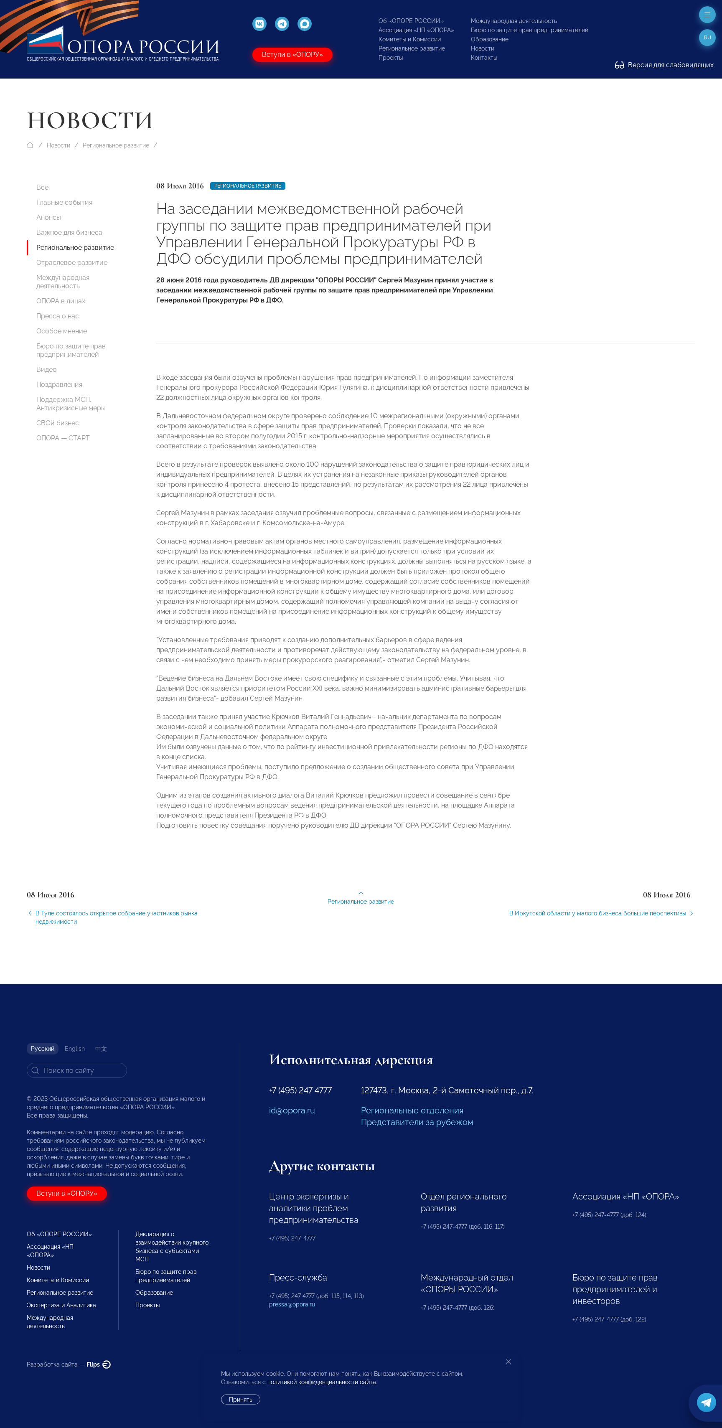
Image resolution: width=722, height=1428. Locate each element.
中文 (101, 1048)
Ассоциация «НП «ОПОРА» (416, 30)
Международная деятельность (514, 21)
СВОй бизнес (57, 423)
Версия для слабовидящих (670, 65)
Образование (489, 39)
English (75, 1048)
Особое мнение (61, 331)
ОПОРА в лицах (60, 301)
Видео (46, 370)
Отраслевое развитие (71, 263)
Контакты (484, 57)
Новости (482, 48)
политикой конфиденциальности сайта (321, 1382)
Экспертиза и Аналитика (61, 1305)
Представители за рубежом (417, 1122)
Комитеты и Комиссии (410, 39)
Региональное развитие (412, 48)
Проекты (391, 57)
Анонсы (48, 217)
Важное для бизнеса (69, 232)
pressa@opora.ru (292, 1304)
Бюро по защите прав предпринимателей (529, 30)
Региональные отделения (412, 1110)
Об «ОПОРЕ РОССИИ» (411, 21)
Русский (42, 1048)
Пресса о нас (57, 316)
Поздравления (59, 385)
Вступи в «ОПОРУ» (292, 54)
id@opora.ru (292, 1110)
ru (707, 38)
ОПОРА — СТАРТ (63, 438)
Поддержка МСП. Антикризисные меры (71, 404)
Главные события (64, 202)
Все (42, 187)
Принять (240, 1399)
